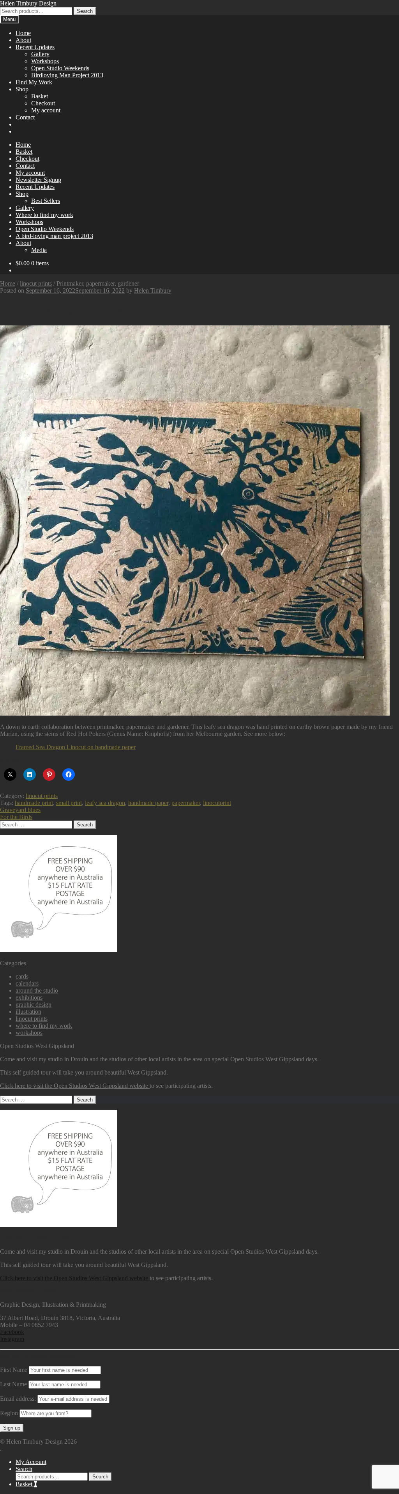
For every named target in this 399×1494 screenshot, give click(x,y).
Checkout (43, 103)
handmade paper (148, 802)
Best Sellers (45, 200)
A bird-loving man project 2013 (54, 236)
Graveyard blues (20, 810)
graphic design (33, 1004)
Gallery (40, 54)
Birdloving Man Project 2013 (67, 75)
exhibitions (29, 997)
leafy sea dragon (105, 802)
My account (45, 110)
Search (85, 11)
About (23, 40)
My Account (31, 1461)
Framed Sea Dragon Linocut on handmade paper (76, 747)
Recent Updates (35, 47)
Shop (22, 89)
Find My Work (34, 82)
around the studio (37, 990)
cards (22, 976)
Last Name (13, 1384)
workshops (29, 1032)
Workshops (45, 61)
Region (9, 1413)
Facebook (12, 1332)
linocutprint (217, 802)
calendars (27, 983)
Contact (25, 117)
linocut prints (36, 283)
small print (69, 802)
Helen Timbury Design (28, 3)
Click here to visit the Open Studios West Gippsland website (75, 1085)
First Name (13, 1369)
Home (23, 33)
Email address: (18, 1398)
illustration (28, 1011)
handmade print (34, 802)
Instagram (12, 1339)
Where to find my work (44, 214)
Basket (39, 96)
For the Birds (16, 817)
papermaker (185, 802)
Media (39, 250)
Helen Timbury (152, 290)
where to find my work (44, 1025)
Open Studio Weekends (60, 68)
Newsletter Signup (38, 179)
